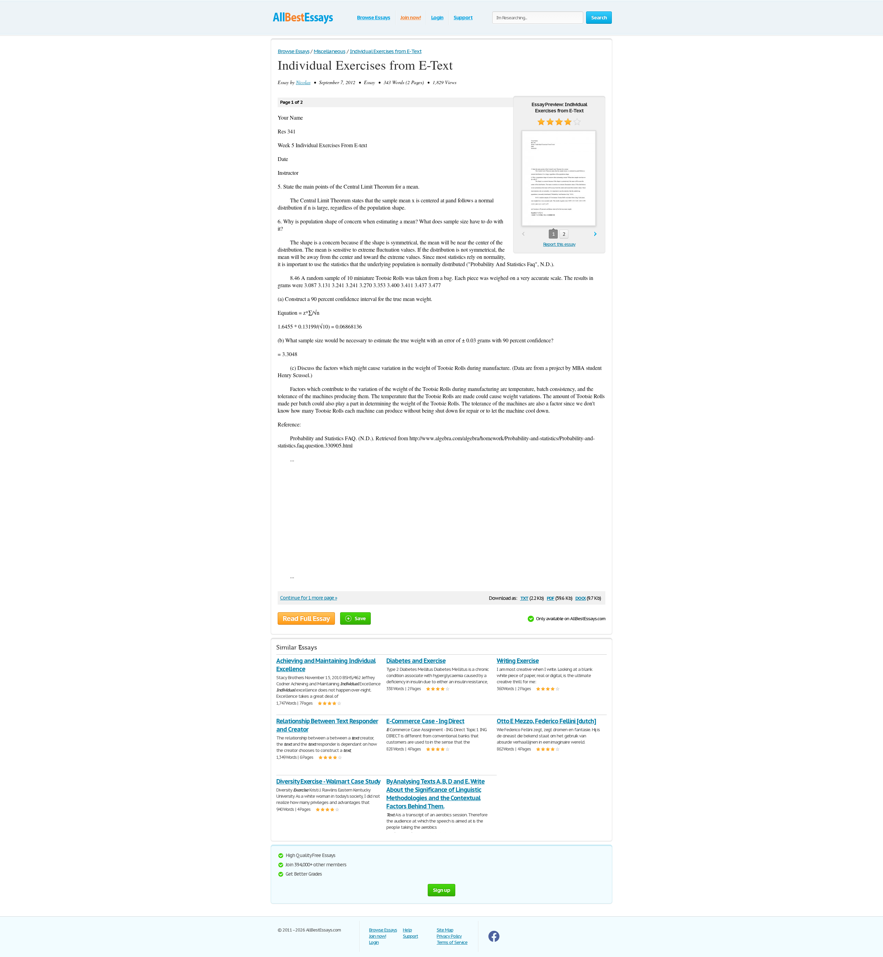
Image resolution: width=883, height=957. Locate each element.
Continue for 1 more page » (308, 598)
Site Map (445, 930)
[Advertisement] (441, 517)
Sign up (441, 890)
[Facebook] (493, 940)
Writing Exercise (518, 661)
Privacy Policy (449, 936)
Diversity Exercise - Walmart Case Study (328, 781)
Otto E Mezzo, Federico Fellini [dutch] (546, 721)
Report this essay (559, 244)
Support (463, 17)
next (595, 234)
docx (580, 598)
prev (523, 234)
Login (437, 17)
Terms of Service (452, 942)
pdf (550, 598)
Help (407, 930)
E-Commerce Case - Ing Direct (425, 721)
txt (524, 598)
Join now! (410, 17)
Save (360, 618)
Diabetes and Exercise (415, 661)
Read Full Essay (306, 618)
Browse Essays (373, 17)
